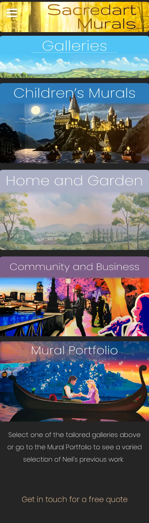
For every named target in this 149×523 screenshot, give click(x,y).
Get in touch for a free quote (75, 499)
